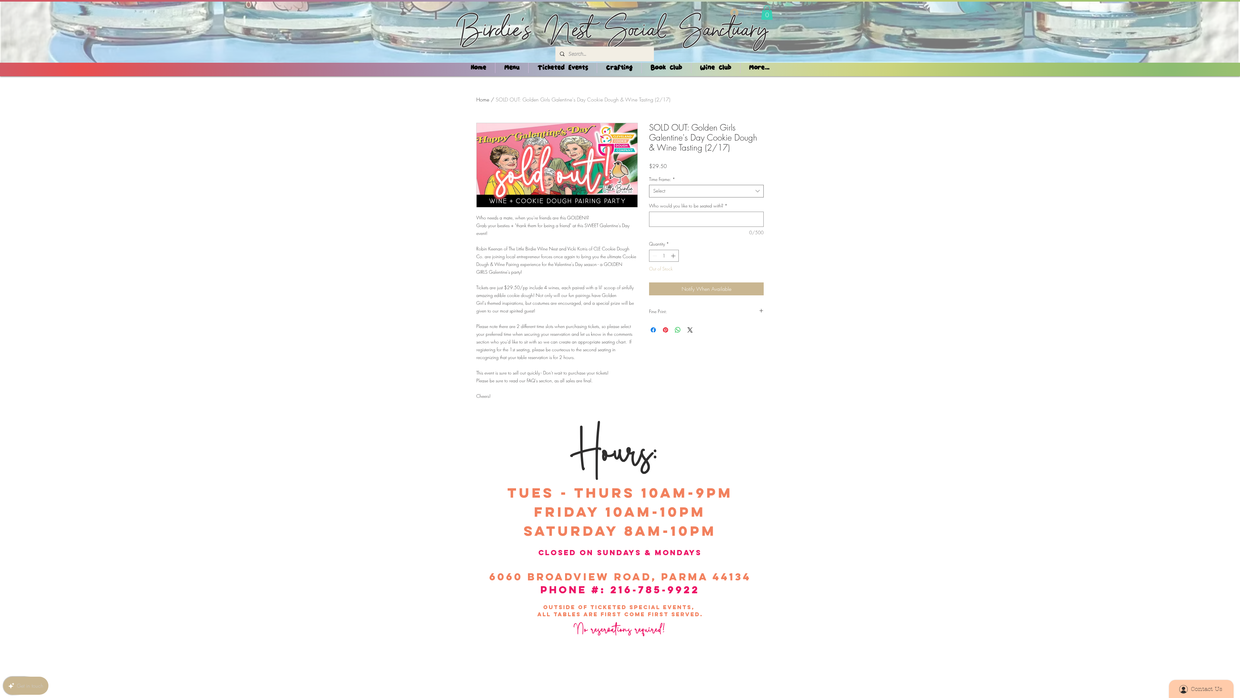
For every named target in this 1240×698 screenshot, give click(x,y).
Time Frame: (662, 179)
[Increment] (674, 255)
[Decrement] (654, 255)
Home (482, 99)
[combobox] (706, 191)
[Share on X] (690, 330)
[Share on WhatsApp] (678, 330)
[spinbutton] (664, 255)
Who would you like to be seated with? (688, 206)
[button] (767, 12)
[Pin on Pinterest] (665, 330)
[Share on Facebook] (653, 330)
